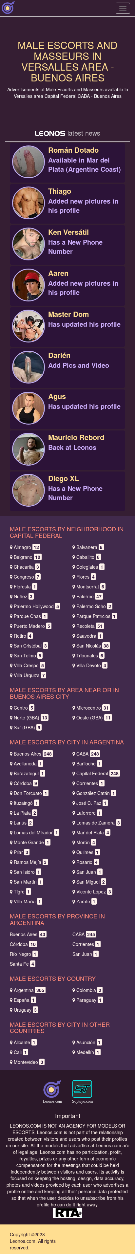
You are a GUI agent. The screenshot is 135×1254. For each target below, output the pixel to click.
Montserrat (90, 586)
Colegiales (89, 566)
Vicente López (93, 891)
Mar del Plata (92, 832)
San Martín (28, 881)
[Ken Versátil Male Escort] (28, 251)
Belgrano (27, 557)
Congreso (26, 576)
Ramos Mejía (30, 862)
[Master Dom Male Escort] (28, 333)
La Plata (25, 812)
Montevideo (28, 1062)
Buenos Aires (33, 753)
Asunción (88, 1042)
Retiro (22, 635)
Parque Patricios (96, 616)
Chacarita (26, 566)
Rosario (87, 862)
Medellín (87, 1052)
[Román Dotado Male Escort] (28, 168)
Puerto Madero (32, 626)
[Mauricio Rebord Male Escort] (28, 456)
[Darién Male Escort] (28, 374)
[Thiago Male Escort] (28, 210)
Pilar (21, 852)
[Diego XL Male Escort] (28, 497)
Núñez (23, 596)
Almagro (26, 547)
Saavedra (89, 635)
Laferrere (88, 812)
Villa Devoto (91, 665)
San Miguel (90, 881)
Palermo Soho (93, 606)
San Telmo (27, 655)
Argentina (29, 990)
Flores (85, 576)
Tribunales (89, 655)
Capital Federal (97, 773)
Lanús (23, 822)
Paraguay (89, 1000)
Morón (85, 842)
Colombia (88, 990)
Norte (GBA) (30, 717)
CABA (87, 753)
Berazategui (29, 773)
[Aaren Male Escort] (28, 292)
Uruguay (25, 1009)
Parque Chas (30, 616)
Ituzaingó (26, 803)
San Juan (88, 872)
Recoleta (89, 626)
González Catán (95, 793)
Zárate (85, 901)
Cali (20, 1052)
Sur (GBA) (27, 727)
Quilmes (87, 852)
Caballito (88, 557)
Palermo (89, 596)
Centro (23, 707)
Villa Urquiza (29, 675)
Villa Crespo (29, 665)
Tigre (22, 891)
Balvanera (89, 547)
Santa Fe (22, 963)
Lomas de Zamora (98, 822)
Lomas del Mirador (36, 832)
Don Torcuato (30, 793)
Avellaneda (28, 763)
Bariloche (88, 763)
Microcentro (92, 707)
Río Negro (23, 954)
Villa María (27, 901)
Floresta (25, 586)
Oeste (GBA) (93, 717)
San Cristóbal (30, 645)
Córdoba (25, 783)
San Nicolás (92, 645)
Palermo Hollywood (36, 606)
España (24, 1000)
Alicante (24, 1042)
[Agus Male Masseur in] (28, 415)
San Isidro (27, 872)
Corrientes (89, 783)
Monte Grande (31, 842)
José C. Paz (91, 803)
